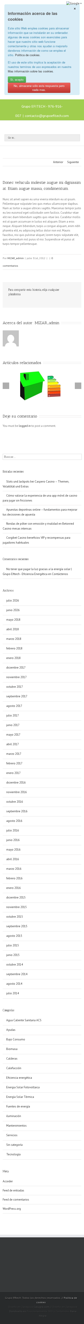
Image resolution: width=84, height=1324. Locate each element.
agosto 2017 (14, 706)
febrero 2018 (14, 648)
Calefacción (13, 1068)
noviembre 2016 (16, 792)
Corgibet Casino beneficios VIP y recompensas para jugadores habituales (36, 540)
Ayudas (10, 1030)
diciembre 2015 (16, 897)
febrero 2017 (14, 763)
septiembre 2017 (16, 696)
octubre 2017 (14, 687)
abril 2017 (12, 744)
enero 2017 (13, 773)
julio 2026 (12, 600)
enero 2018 (13, 658)
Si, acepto (17, 79)
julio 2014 (12, 993)
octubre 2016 (14, 802)
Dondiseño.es (17, 1311)
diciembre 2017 (16, 667)
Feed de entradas (13, 1190)
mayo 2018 (13, 620)
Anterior (58, 162)
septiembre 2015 (16, 926)
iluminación (13, 1116)
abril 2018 (12, 629)
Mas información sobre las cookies (30, 71)
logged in (25, 426)
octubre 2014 (14, 964)
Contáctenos (60, 574)
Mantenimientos (16, 1126)
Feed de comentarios (16, 1199)
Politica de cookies (27, 55)
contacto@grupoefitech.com (47, 115)
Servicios (11, 1135)
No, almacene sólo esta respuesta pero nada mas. (39, 88)
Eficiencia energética (19, 1078)
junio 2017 (12, 725)
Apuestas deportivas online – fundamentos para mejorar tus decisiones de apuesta (40, 512)
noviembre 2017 (16, 677)
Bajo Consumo (15, 1039)
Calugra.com (41, 1306)
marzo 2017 (13, 754)
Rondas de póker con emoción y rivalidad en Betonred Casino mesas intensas (38, 526)
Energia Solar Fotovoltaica (23, 1087)
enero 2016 (13, 888)
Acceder (8, 1181)
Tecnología (13, 1154)
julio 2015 (12, 945)
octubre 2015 (14, 917)
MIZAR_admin (15, 258)
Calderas (11, 1058)
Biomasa (11, 1049)
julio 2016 (12, 830)
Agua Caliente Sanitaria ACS (23, 1020)
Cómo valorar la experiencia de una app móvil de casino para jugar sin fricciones (40, 498)
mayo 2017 (13, 735)
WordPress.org (12, 1209)
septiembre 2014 (16, 974)
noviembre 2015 (16, 907)
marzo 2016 (13, 869)
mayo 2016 (13, 849)
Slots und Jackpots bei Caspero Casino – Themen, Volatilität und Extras (36, 484)
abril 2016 (12, 859)
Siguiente (73, 162)
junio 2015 (12, 955)
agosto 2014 (14, 984)
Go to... (11, 137)
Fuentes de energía (18, 1106)
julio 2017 (12, 715)
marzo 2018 (13, 639)
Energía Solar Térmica (20, 1097)
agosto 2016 (14, 821)
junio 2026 (12, 610)
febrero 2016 (14, 878)
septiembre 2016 (16, 811)
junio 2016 (12, 840)
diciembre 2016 (16, 782)
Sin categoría (14, 1145)
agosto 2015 (14, 936)
